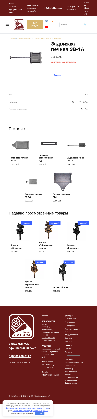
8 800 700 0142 (33, 5)
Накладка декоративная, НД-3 (46, 157)
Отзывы (68, 348)
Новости (68, 344)
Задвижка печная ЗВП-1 (75, 159)
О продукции (70, 325)
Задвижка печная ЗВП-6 (33, 195)
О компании (70, 322)
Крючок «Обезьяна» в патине (46, 245)
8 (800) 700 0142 (20, 356)
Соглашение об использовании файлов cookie (71, 380)
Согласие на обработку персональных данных (71, 369)
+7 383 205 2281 (48, 337)
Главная (12, 38)
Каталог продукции (24, 38)
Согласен (39, 413)
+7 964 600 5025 (48, 340)
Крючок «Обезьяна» (17, 246)
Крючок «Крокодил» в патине (32, 284)
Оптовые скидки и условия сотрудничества (72, 332)
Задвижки (57, 38)
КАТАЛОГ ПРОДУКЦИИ (70, 317)
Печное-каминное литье (42, 38)
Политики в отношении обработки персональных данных (27, 408)
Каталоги (68, 351)
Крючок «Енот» (60, 287)
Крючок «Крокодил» (73, 246)
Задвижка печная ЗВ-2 (61, 195)
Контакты (68, 341)
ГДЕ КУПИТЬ (35, 25)
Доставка (68, 337)
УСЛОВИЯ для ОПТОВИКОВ (63, 62)
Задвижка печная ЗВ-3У (19, 159)
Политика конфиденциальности (74, 361)
